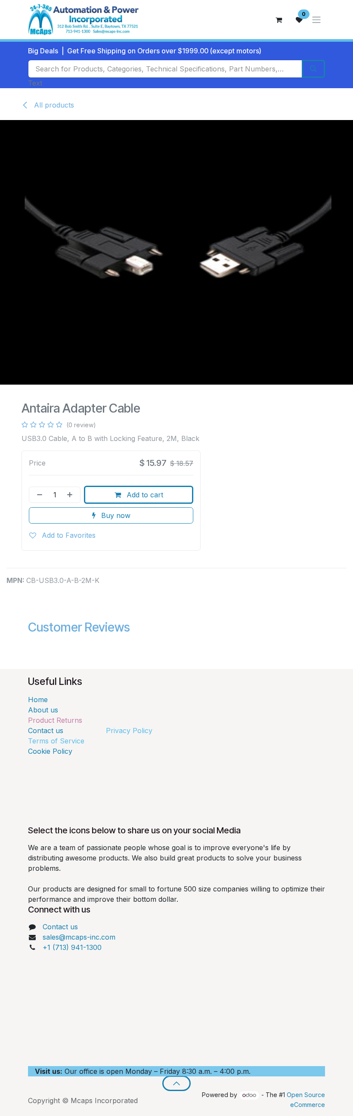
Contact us (65, 730)
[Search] (313, 69)
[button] (176, 1083)
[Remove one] (37, 495)
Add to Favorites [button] (68, 535)
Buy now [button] (114, 515)
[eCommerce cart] (278, 19)
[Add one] (71, 495)
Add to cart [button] (143, 494)
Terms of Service (56, 741)
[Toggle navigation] (316, 20)
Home (38, 699)
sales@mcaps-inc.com (79, 937)
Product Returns (55, 720)
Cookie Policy (50, 751)
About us (43, 710)
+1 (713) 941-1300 (72, 947)
